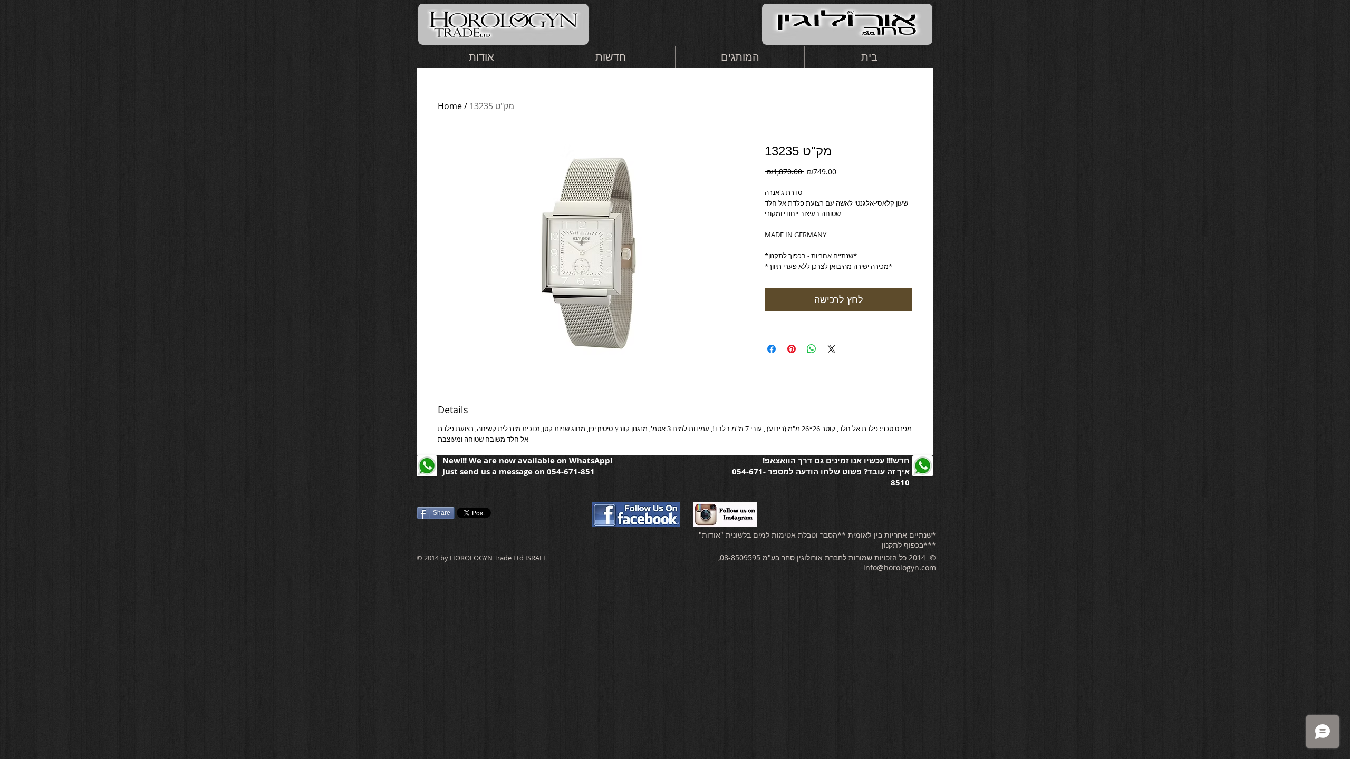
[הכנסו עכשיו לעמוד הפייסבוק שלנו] (636, 514)
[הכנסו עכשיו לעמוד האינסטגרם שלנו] (725, 514)
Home (450, 106)
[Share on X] (831, 349)
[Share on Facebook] (771, 349)
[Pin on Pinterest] (791, 349)
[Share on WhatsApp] (811, 349)
